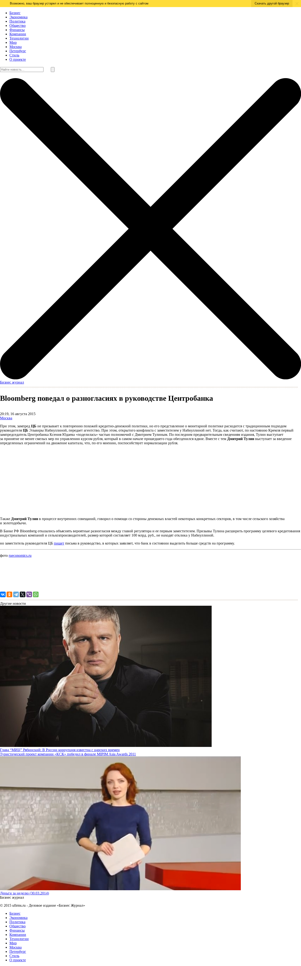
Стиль (14, 55)
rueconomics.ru (20, 555)
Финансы (17, 30)
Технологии (19, 38)
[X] (22, 594)
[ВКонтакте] (3, 594)
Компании (17, 34)
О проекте (17, 59)
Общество (17, 26)
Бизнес (14, 13)
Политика (17, 21)
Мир (13, 42)
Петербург (17, 51)
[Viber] (29, 594)
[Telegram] (16, 594)
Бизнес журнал (12, 382)
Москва (15, 47)
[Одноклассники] (9, 594)
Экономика (18, 17)
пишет (59, 543)
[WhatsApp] (36, 594)
